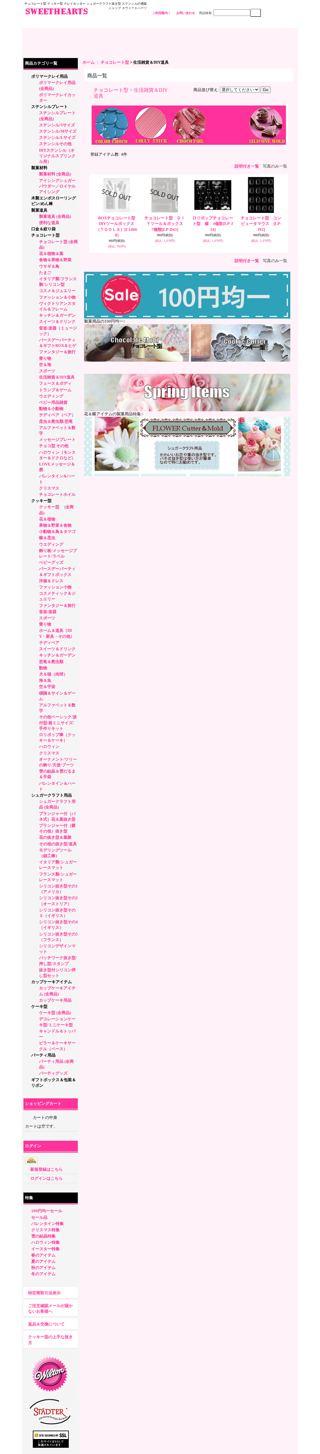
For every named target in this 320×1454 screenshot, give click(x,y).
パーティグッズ (53, 1073)
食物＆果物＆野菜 (55, 259)
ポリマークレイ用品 (49, 76)
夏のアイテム (43, 1261)
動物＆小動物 (51, 408)
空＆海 (45, 364)
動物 (43, 668)
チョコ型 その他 (53, 445)
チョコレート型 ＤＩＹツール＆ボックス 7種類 (165, 224)
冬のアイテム (43, 1273)
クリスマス (49, 488)
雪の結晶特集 (43, 1236)
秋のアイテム (43, 1267)
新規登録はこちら (46, 1169)
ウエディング (51, 396)
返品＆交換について (46, 1324)
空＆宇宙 (47, 686)
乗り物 (45, 358)
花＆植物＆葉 (51, 253)
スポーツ (47, 370)
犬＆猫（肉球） (53, 674)
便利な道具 (49, 222)
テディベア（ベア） (57, 414)
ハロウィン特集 (45, 1242)
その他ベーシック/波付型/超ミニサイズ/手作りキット (58, 722)
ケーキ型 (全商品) (55, 1012)
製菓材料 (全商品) (55, 174)
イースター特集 (45, 1249)
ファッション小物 (55, 587)
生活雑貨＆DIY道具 (57, 377)
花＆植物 (47, 519)
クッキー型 (43, 500)
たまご (45, 272)
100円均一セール (46, 1210)
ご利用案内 (160, 13)
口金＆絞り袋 (43, 229)
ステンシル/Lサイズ (57, 137)
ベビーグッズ (51, 562)
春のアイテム (43, 1255)
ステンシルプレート (49, 106)
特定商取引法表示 (44, 1293)
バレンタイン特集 (47, 1223)
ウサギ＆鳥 (49, 266)
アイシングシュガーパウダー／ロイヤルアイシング (57, 186)
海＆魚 (45, 680)
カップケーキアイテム (51, 981)
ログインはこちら (46, 1178)
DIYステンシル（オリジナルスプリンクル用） (57, 156)
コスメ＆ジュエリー (57, 290)
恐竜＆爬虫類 (51, 661)
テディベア (49, 642)
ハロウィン (49, 746)
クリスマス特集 (45, 1229)
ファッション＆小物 (57, 297)
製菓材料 (39, 167)
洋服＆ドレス (51, 580)
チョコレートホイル (57, 494)
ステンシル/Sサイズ (57, 125)
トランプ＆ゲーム (55, 390)
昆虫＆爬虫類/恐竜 (56, 421)
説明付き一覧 (247, 166)
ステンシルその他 (55, 143)
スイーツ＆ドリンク (57, 321)
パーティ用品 (43, 1055)
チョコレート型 (45, 235)
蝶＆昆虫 (47, 537)
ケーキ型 (39, 1006)
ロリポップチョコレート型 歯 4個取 (212, 224)
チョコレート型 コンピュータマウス (261, 224)
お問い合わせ (185, 13)
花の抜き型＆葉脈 (55, 837)
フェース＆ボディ (55, 383)
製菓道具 (39, 210)
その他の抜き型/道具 (58, 844)
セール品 (39, 1217)
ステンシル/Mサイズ (58, 131)
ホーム (88, 62)
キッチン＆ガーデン (57, 315)
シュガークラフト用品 (51, 795)
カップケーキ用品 (55, 1000)
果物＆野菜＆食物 (55, 525)
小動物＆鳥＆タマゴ (57, 531)
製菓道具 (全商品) (55, 216)
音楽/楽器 (48, 611)
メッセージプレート (57, 439)
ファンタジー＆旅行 (57, 351)
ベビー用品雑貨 (53, 402)
